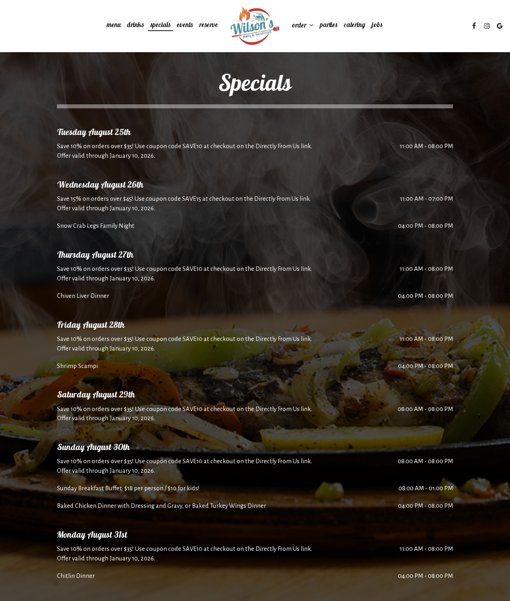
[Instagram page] (487, 26)
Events (185, 26)
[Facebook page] (474, 26)
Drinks (135, 26)
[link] (255, 26)
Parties (328, 26)
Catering (354, 26)
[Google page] (499, 26)
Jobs (377, 26)
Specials (160, 26)
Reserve (208, 26)
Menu (114, 26)
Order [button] (300, 26)
